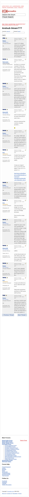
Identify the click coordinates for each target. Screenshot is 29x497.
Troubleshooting (6, 473)
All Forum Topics (6, 461)
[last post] (4, 38)
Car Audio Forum (6, 444)
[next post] (3, 38)
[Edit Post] (25, 38)
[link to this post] (6, 38)
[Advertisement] (14, 377)
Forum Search (8, 17)
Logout (3, 468)
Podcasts (20, 7)
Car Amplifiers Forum (10, 446)
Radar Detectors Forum (11, 459)
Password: (17, 31)
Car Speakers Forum (10, 454)
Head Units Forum (9, 457)
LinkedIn (4, 483)
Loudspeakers (16, 6)
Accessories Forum (7, 460)
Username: (6, 31)
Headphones (10, 7)
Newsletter (15, 493)
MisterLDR (5, 112)
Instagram (4, 482)
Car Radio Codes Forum (11, 451)
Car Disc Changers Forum (11, 448)
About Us (4, 493)
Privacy (20, 493)
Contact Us (9, 493)
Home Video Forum (7, 441)
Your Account (5, 475)
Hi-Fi (11, 6)
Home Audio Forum (7, 440)
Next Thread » (22, 315)
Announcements (6, 474)
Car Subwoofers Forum (10, 455)
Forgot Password (6, 467)
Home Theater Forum (7, 443)
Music (15, 7)
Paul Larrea (5, 61)
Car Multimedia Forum (10, 450)
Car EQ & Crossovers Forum (12, 449)
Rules (3, 470)
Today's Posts (23, 440)
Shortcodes (5, 472)
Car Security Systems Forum (12, 453)
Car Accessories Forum (11, 445)
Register (4, 469)
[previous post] (3, 59)
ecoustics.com (11, 491)
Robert (4, 40)
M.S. (4, 152)
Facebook (4, 481)
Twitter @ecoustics (6, 484)
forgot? (19, 31)
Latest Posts (5, 6)
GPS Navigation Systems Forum (13, 456)
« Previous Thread (8, 315)
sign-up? (8, 31)
